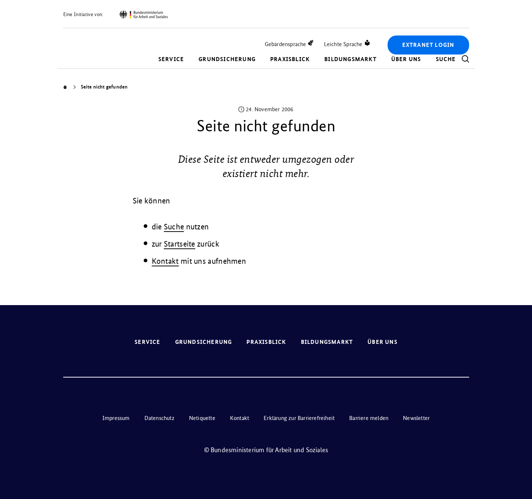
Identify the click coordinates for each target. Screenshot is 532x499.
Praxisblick (290, 59)
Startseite (179, 243)
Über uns (406, 59)
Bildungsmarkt (350, 59)
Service (171, 59)
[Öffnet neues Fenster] (143, 14)
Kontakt (165, 261)
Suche (174, 226)
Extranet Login (428, 44)
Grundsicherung (227, 59)
